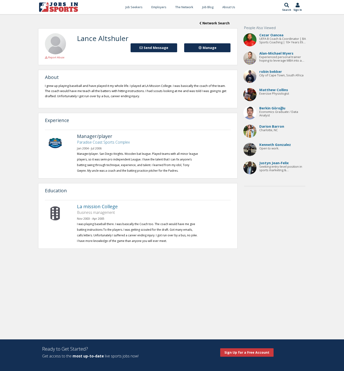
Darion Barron (271, 126)
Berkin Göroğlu (272, 108)
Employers (158, 7)
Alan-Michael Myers (276, 53)
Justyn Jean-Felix (274, 163)
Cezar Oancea (271, 35)
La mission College (97, 206)
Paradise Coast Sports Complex (103, 142)
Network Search (215, 23)
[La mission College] (57, 213)
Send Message (155, 47)
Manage (209, 47)
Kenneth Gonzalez (275, 144)
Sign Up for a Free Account (246, 352)
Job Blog (207, 7)
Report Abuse (56, 57)
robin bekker (270, 71)
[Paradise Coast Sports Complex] (57, 143)
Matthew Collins (273, 90)
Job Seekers (134, 7)
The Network (184, 7)
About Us (228, 7)
